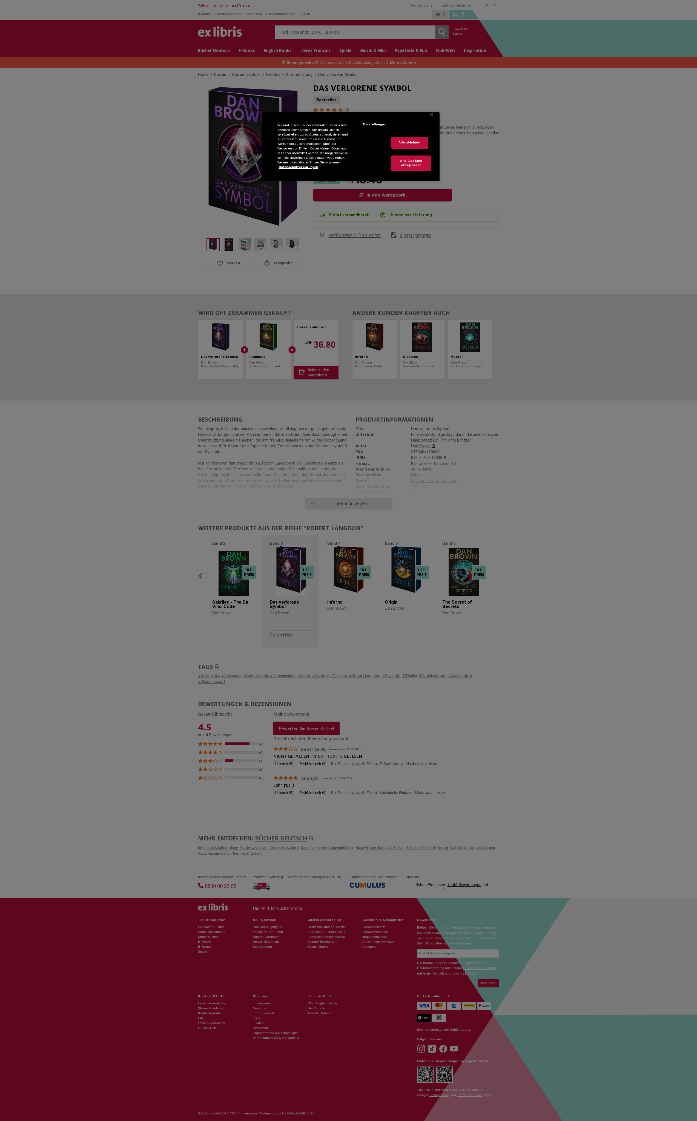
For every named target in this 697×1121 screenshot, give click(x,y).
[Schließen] (432, 114)
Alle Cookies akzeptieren (411, 163)
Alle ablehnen (409, 142)
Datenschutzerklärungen (298, 167)
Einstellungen (374, 124)
